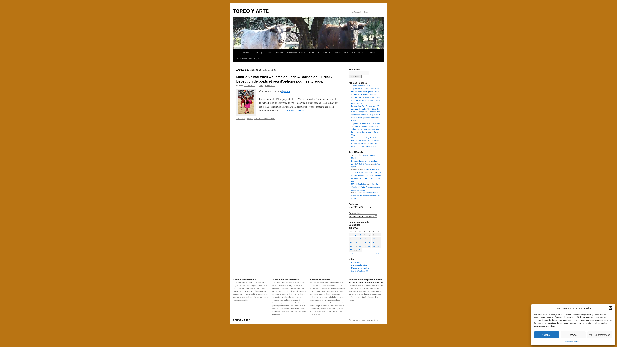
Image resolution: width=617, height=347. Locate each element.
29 (351, 250)
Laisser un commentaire (264, 118)
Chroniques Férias (263, 52)
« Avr (351, 253)
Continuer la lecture (295, 110)
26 (369, 246)
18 (365, 242)
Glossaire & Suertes (353, 52)
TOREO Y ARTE (251, 10)
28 (378, 246)
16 (355, 242)
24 (360, 246)
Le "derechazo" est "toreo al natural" (365, 106)
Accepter (546, 335)
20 (374, 242)
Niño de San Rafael (358, 184)
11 (365, 238)
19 (369, 242)
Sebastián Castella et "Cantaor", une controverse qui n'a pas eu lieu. (365, 187)
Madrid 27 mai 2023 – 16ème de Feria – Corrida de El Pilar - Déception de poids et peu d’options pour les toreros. (284, 79)
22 (351, 246)
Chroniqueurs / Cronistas (319, 52)
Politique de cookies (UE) (248, 58)
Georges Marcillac (267, 85)
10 (360, 238)
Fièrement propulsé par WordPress (365, 320)
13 (374, 238)
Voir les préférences (599, 335)
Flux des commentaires (360, 268)
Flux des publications (359, 265)
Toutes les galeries (244, 118)
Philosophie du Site (296, 52)
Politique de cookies (571, 341)
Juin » (378, 253)
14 (378, 238)
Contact (337, 52)
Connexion (355, 262)
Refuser (573, 335)
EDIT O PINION (244, 52)
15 (351, 242)
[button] (610, 308)
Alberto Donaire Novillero (361, 85)
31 (360, 250)
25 (365, 246)
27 (374, 246)
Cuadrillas (371, 52)
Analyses (279, 52)
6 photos (285, 91)
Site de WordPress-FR (359, 271)
